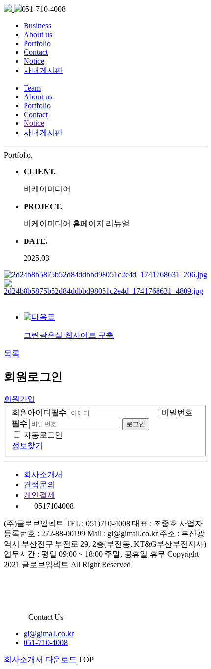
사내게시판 (43, 70)
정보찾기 (27, 445)
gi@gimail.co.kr (49, 633)
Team (32, 88)
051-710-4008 (46, 642)
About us (38, 34)
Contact (36, 52)
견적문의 (39, 484)
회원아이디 (39, 412)
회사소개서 (43, 474)
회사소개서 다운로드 (40, 659)
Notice (34, 61)
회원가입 (19, 399)
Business (37, 26)
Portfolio (37, 43)
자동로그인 (43, 435)
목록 (12, 353)
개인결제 (39, 495)
